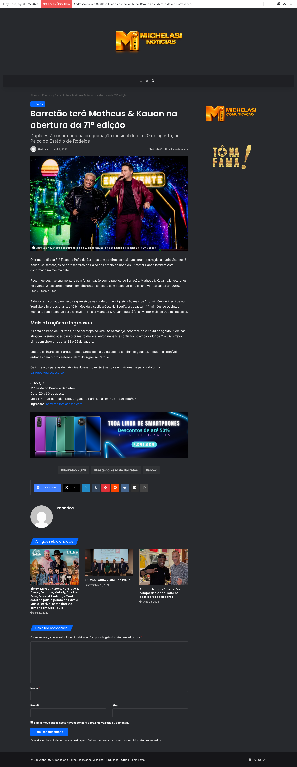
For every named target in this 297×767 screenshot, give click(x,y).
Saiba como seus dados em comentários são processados (124, 740)
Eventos (47, 95)
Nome (35, 688)
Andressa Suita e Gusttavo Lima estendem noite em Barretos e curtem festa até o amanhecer (133, 4)
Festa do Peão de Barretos (117, 470)
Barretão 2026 (74, 470)
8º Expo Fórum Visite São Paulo (108, 580)
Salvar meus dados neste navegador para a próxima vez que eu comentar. (81, 722)
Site (115, 705)
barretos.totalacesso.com (48, 373)
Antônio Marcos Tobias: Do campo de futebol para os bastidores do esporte (159, 593)
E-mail (35, 705)
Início (36, 95)
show (152, 470)
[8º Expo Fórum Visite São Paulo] (109, 562)
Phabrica (43, 149)
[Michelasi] (148, 41)
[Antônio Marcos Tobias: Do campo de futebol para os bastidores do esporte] (163, 567)
